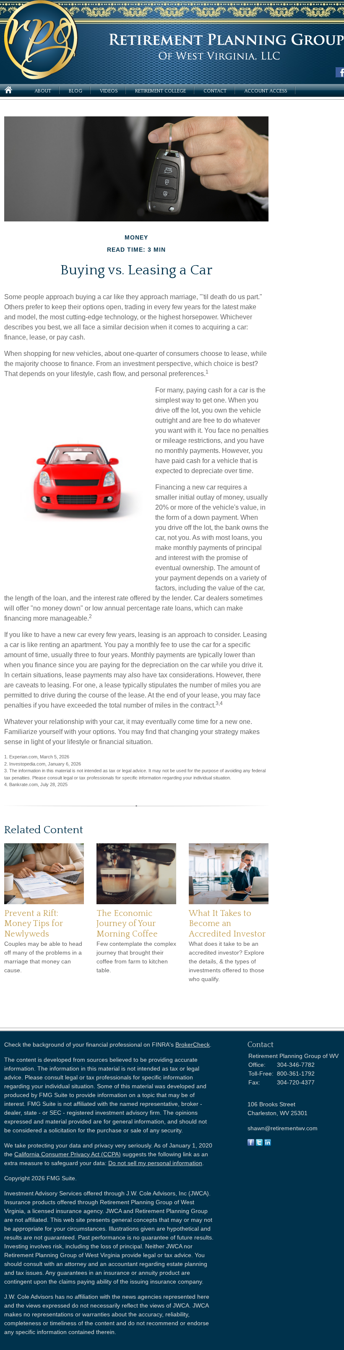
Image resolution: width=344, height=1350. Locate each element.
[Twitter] (259, 1143)
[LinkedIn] (267, 1143)
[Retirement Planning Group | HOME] (41, 77)
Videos (108, 91)
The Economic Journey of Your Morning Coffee (127, 924)
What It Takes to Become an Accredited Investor (227, 924)
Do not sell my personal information (155, 1163)
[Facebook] (251, 1143)
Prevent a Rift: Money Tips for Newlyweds (33, 924)
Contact (215, 91)
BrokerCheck (192, 1044)
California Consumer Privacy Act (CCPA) (67, 1154)
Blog (75, 91)
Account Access (265, 91)
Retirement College (160, 91)
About (42, 91)
